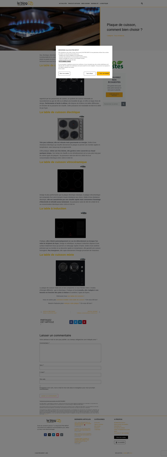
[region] (84, 62)
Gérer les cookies (64, 73)
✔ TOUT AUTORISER (103, 73)
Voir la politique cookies (65, 61)
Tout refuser (89, 73)
